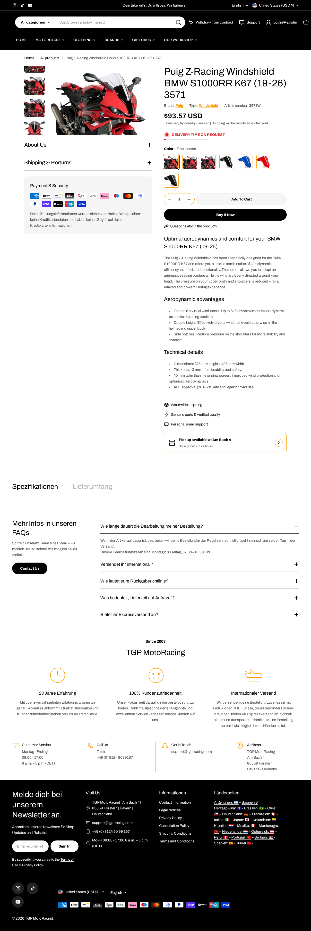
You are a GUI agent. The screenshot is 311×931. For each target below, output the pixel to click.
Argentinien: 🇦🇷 (226, 802)
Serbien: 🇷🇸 (264, 837)
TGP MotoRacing (39, 918)
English (237, 5)
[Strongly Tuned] (208, 162)
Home (29, 58)
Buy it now (225, 215)
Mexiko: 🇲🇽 (246, 826)
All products (50, 58)
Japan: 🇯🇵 (241, 820)
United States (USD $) (276, 5)
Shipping (218, 123)
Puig (179, 106)
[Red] (263, 162)
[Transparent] (171, 162)
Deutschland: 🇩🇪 (235, 814)
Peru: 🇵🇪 (221, 837)
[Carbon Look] (171, 180)
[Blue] (245, 162)
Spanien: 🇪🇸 (223, 843)
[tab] (35, 488)
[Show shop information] (279, 443)
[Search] (178, 22)
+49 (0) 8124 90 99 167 (111, 831)
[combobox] (100, 22)
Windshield (208, 106)
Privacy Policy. (32, 865)
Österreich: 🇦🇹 (262, 831)
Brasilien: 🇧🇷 (254, 808)
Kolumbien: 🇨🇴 (264, 820)
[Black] (226, 162)
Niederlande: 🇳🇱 (235, 831)
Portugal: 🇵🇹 (241, 837)
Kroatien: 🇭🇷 (224, 826)
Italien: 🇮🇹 (222, 820)
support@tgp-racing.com (112, 823)
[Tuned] (189, 162)
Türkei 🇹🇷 (243, 843)
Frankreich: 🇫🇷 (263, 814)
